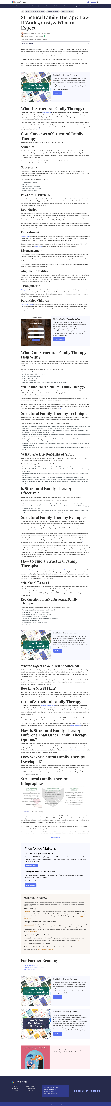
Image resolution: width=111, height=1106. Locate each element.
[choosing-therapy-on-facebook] (75, 1090)
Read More (58, 93)
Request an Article (31, 865)
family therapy (47, 112)
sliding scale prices (75, 725)
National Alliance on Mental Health (34, 967)
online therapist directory (59, 570)
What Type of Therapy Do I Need (35, 11)
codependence (38, 246)
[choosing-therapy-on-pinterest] (91, 1090)
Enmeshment (25, 236)
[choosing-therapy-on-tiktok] (94, 1090)
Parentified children (27, 304)
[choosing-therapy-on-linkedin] (87, 1090)
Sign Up (79, 940)
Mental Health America (31, 965)
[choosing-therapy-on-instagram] (79, 1090)
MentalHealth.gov (29, 969)
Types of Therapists (53, 11)
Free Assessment (32, 931)
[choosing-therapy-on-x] (83, 1090)
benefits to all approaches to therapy (74, 750)
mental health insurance (48, 705)
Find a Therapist (59, 339)
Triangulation (25, 290)
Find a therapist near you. (45, 949)
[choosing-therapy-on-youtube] (98, 1090)
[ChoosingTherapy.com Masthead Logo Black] (19, 1)
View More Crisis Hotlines (50, 1093)
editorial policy (61, 822)
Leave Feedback (30, 885)
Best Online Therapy (67, 11)
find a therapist (30, 570)
